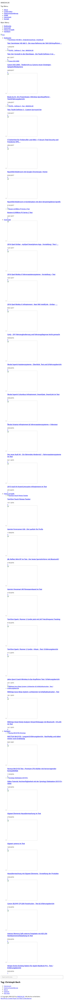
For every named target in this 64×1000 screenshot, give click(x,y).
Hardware (7, 31)
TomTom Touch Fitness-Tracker (18, 499)
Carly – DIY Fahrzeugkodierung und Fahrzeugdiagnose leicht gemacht (33, 334)
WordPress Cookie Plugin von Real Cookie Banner (16, 998)
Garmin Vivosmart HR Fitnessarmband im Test (24, 589)
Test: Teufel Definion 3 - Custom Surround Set (24, 110)
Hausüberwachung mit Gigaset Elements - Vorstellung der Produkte (33, 873)
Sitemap (6, 991)
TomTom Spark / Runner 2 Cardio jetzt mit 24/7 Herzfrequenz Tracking (33, 619)
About (6, 10)
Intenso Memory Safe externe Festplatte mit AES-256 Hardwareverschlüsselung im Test (27, 935)
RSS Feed (7, 993)
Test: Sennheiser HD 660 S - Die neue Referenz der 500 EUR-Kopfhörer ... (34, 43)
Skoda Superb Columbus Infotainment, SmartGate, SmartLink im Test (33, 394)
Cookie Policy (8, 12)
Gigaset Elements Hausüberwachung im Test (24, 813)
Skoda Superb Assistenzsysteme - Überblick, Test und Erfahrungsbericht (34, 364)
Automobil (7, 28)
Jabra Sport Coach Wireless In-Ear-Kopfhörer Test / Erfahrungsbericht (33, 679)
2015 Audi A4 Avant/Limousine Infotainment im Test (27, 487)
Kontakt (6, 19)
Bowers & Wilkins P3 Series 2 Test (19, 212)
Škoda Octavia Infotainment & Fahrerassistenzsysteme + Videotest (32, 424)
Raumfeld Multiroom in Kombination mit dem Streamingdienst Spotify (33, 202)
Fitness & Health (9, 30)
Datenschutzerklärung (11, 13)
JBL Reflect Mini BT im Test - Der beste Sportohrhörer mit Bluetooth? (33, 559)
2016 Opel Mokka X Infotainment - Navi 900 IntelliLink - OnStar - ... (32, 304)
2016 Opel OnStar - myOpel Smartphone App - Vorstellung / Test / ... (32, 244)
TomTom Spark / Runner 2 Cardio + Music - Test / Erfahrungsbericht (32, 649)
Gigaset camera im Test (16, 843)
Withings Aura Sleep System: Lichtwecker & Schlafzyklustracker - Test (33, 692)
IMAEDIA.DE (20, 996)
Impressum (7, 17)
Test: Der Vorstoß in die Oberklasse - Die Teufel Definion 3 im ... (31, 54)
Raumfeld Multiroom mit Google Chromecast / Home (27, 172)
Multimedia (7, 26)
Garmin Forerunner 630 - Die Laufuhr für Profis (25, 529)
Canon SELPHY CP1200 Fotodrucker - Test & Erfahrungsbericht (30, 904)
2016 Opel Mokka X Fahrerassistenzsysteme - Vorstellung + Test (31, 274)
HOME (6, 15)
